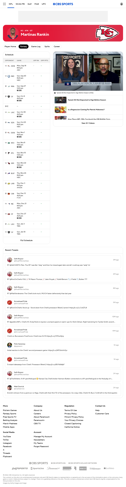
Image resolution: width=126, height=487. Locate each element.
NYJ (12, 143)
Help (97, 410)
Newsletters (39, 440)
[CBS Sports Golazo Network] (82, 463)
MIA (12, 86)
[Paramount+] (53, 468)
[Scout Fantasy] (95, 468)
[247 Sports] (20, 468)
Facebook (7, 446)
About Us (38, 410)
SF (12, 214)
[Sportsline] (37, 468)
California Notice (72, 427)
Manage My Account (43, 436)
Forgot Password (41, 446)
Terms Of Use (70, 410)
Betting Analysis (10, 420)
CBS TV (37, 423)
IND (12, 76)
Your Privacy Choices (73, 420)
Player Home (10, 46)
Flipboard (7, 456)
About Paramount (41, 417)
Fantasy (23, 46)
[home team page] (9, 66)
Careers (37, 413)
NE (12, 204)
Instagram (7, 443)
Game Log (35, 46)
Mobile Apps (8, 427)
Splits (47, 46)
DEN (13, 66)
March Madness (10, 423)
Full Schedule (26, 240)
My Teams (38, 443)
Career (57, 46)
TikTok (6, 440)
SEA (12, 123)
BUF (13, 173)
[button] (4, 4)
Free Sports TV (9, 417)
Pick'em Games (10, 410)
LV (12, 96)
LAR (12, 184)
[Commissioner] (69, 467)
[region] (88, 71)
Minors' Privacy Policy (74, 417)
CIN (12, 194)
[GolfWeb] (109, 468)
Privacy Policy (70, 413)
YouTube (7, 436)
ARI (12, 163)
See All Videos (88, 123)
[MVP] (83, 467)
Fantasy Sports (9, 413)
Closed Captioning (72, 423)
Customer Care (102, 413)
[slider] (88, 83)
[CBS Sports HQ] (58, 463)
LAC (13, 112)
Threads (6, 453)
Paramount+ (39, 420)
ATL (12, 153)
